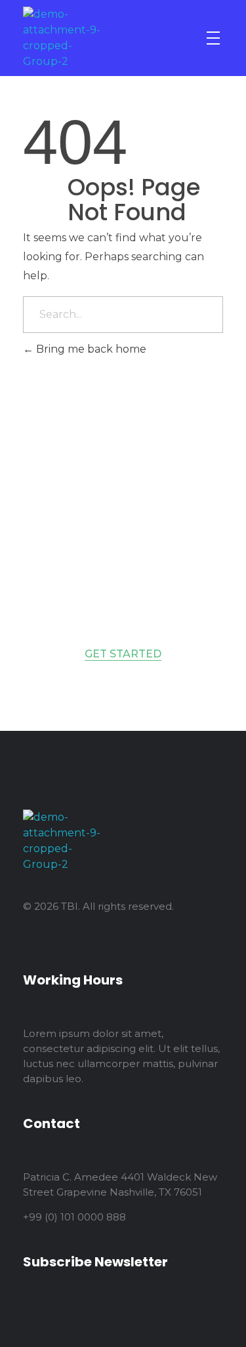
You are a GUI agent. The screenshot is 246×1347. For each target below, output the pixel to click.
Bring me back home (89, 349)
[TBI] (63, 38)
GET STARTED (123, 654)
